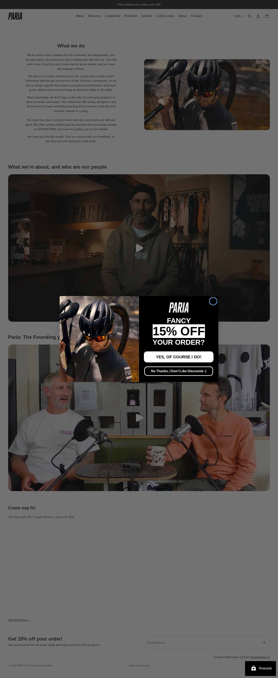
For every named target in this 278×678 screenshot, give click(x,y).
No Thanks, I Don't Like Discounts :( (178, 371)
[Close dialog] (213, 301)
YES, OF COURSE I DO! (178, 357)
